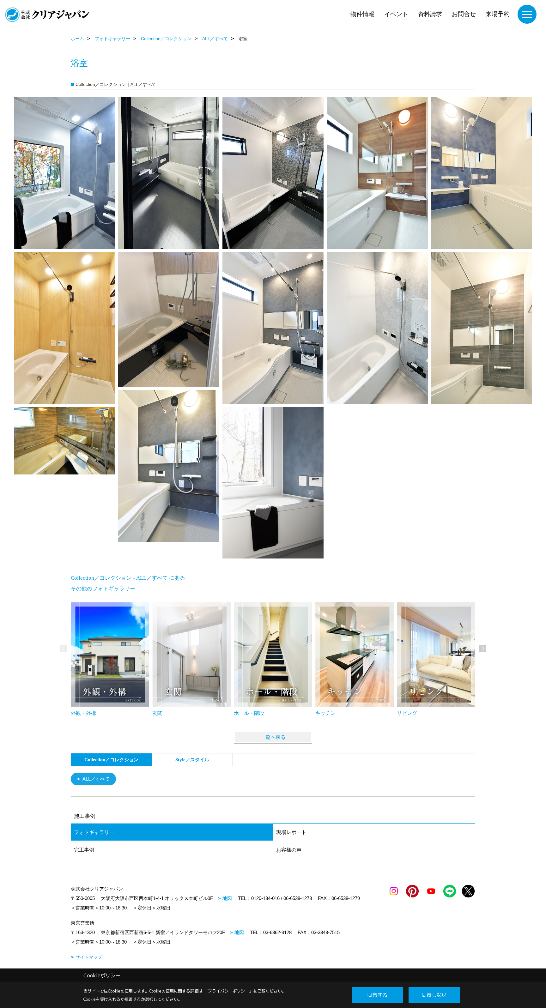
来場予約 (498, 14)
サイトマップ (89, 957)
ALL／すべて (96, 779)
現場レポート (291, 832)
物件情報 (362, 14)
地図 (227, 898)
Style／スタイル (192, 759)
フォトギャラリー (94, 832)
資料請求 (430, 14)
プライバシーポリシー (228, 991)
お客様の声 (288, 850)
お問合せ (464, 14)
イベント (396, 14)
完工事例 (84, 850)
